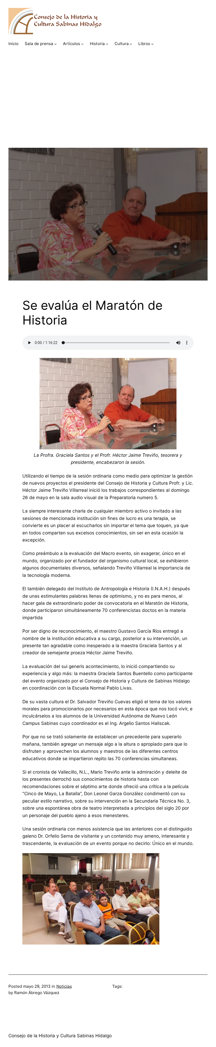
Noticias (64, 986)
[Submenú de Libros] (152, 44)
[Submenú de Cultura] (131, 44)
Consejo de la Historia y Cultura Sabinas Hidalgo (60, 1035)
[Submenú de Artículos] (82, 44)
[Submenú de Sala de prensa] (55, 44)
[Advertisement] (108, 111)
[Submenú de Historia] (107, 44)
